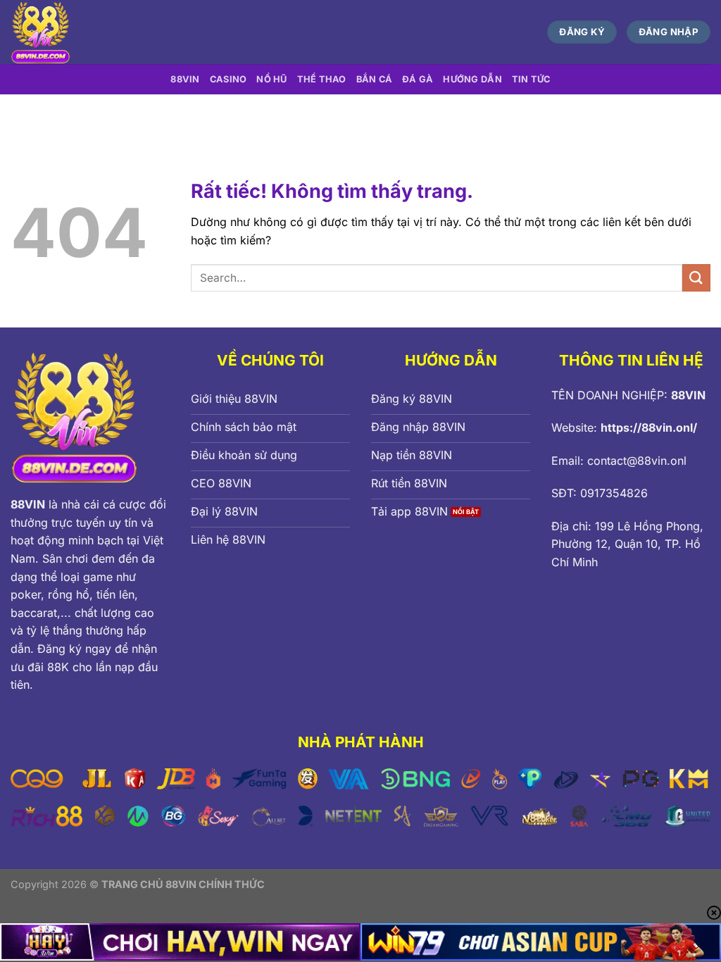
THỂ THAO (321, 79)
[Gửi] (696, 278)
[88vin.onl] (143, 32)
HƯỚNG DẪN (472, 79)
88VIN (184, 79)
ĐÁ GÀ (417, 79)
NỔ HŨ (271, 79)
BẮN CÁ (374, 79)
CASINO (228, 79)
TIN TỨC (531, 79)
